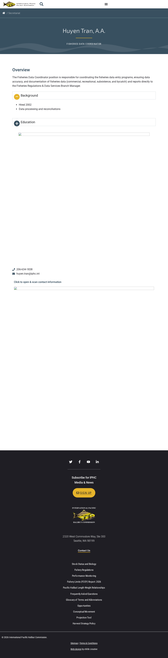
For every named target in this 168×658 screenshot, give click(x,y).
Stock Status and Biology (84, 564)
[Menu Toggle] (106, 4)
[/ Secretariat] (3, 13)
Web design (76, 649)
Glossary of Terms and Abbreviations (84, 599)
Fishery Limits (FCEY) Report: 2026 (84, 581)
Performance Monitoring (84, 575)
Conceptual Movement (84, 611)
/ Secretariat (13, 13)
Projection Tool (83, 617)
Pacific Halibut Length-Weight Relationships (84, 587)
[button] (41, 4)
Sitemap (74, 643)
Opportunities (84, 605)
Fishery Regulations (84, 569)
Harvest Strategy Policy (84, 623)
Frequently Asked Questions (84, 593)
